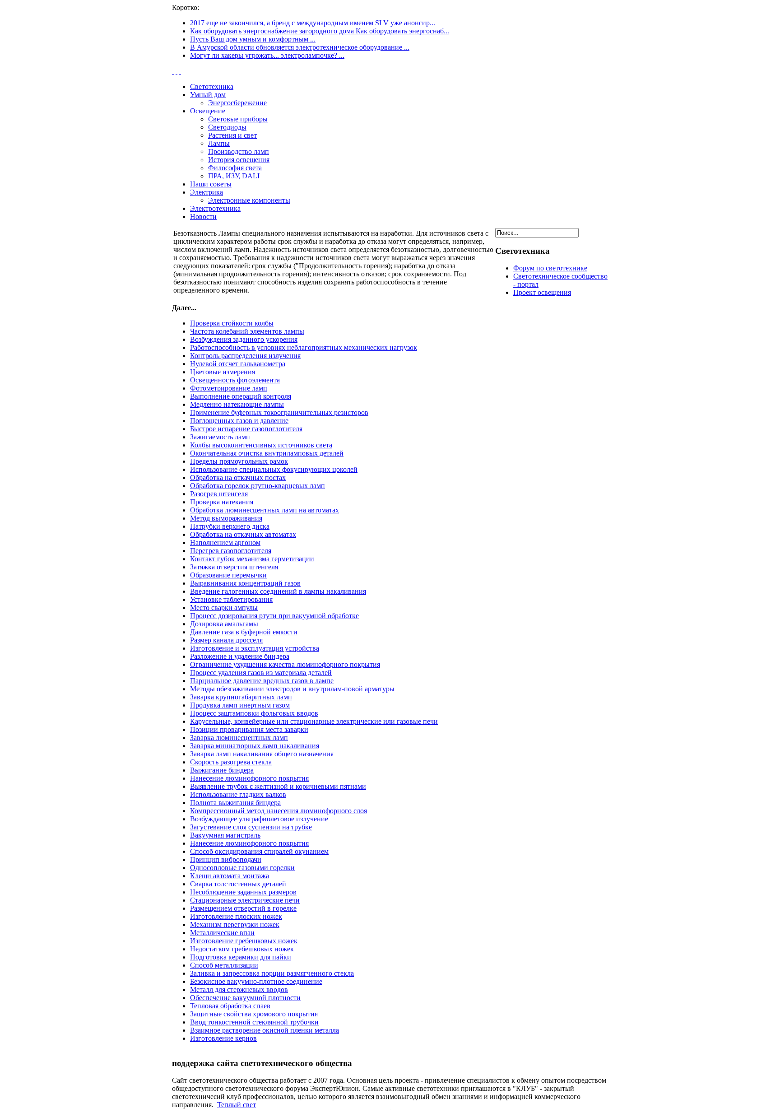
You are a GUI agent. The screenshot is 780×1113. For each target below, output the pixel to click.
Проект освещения (542, 292)
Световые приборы (238, 119)
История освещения (238, 159)
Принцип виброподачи (225, 859)
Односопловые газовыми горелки (242, 867)
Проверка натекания (221, 502)
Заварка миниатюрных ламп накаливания (254, 746)
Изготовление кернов (223, 1038)
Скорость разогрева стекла (231, 762)
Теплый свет (236, 1104)
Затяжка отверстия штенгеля (234, 567)
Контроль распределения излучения (245, 355)
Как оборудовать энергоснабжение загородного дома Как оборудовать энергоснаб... (319, 31)
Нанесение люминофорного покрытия (249, 778)
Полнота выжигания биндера (235, 802)
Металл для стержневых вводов (239, 989)
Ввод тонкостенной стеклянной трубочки (254, 1022)
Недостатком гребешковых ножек (242, 949)
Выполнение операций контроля (240, 396)
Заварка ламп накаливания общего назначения (262, 754)
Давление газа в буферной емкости (243, 632)
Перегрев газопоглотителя (230, 550)
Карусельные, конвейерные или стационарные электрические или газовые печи (314, 721)
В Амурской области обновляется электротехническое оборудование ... (299, 47)
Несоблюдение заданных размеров (243, 892)
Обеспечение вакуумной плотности (245, 997)
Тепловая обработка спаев (230, 1006)
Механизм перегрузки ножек (234, 924)
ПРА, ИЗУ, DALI (234, 176)
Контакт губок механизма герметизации (252, 559)
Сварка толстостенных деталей (238, 884)
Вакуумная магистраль (225, 835)
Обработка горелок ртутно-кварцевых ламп (257, 485)
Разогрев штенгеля (219, 494)
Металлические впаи (222, 932)
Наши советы (211, 184)
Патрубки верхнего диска (229, 526)
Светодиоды (227, 127)
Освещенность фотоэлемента (235, 380)
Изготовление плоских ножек (236, 916)
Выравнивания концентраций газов (245, 583)
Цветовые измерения (222, 372)
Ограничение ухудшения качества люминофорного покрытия (285, 664)
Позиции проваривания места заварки (249, 729)
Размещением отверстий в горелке (243, 908)
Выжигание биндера (222, 770)
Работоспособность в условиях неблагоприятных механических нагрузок (303, 347)
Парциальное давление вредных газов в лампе (262, 681)
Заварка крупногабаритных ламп (241, 697)
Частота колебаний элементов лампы (247, 331)
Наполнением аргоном (225, 542)
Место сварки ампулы (224, 607)
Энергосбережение (237, 103)
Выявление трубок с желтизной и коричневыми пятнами (278, 786)
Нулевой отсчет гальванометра (237, 364)
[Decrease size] (180, 71)
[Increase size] (173, 71)
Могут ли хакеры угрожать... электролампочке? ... (267, 55)
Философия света (235, 168)
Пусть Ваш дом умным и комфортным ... (253, 39)
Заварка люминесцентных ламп (239, 737)
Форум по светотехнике (550, 268)
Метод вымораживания (226, 518)
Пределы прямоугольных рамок (239, 461)
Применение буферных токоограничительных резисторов (279, 412)
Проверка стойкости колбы (232, 323)
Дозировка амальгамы (224, 624)
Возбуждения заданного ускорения (243, 339)
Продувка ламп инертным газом (240, 705)
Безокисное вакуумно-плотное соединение (256, 981)
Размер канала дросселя (226, 640)
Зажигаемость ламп (220, 437)
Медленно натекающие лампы (237, 404)
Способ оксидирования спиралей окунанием (259, 851)
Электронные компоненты (249, 200)
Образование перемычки (228, 575)
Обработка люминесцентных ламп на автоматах (264, 510)
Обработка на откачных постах (238, 477)
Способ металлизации (224, 965)
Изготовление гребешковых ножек (243, 941)
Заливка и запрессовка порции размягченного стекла (272, 973)
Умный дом (208, 94)
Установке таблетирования (231, 599)
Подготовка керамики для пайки (240, 957)
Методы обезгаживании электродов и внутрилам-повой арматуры (292, 689)
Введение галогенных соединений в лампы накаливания (278, 591)
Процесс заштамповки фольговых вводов (254, 713)
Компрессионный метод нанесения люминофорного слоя (278, 811)
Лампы (219, 143)
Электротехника (215, 208)
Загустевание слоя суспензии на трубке (251, 827)
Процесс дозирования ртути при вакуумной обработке (274, 615)
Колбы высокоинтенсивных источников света (261, 445)
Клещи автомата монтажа (229, 876)
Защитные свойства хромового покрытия (254, 1014)
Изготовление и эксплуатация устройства (254, 648)
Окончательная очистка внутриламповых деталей (267, 453)
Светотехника (211, 86)
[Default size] (176, 71)
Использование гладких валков (238, 794)
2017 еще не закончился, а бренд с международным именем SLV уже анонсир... (312, 23)
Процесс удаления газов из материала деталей (261, 672)
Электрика (206, 192)
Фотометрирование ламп (228, 388)
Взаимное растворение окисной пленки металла (264, 1030)
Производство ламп (238, 151)
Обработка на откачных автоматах (243, 534)
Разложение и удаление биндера (239, 656)
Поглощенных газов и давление (239, 420)
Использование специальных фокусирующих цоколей (274, 469)
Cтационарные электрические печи (245, 900)
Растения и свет (232, 135)
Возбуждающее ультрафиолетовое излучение (259, 819)
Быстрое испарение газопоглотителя (246, 429)
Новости (203, 216)
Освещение (207, 111)
